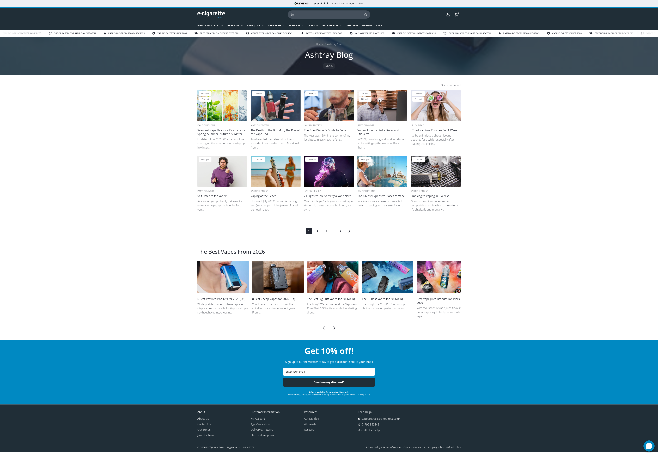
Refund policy (453, 447)
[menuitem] (222, 419)
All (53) (329, 66)
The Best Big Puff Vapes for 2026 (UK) (331, 299)
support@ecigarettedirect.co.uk (381, 419)
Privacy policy (373, 447)
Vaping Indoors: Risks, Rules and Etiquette (378, 132)
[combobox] (329, 14)
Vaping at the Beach (263, 196)
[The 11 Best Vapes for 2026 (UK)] (387, 277)
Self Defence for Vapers (212, 196)
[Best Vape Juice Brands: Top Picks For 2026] (442, 277)
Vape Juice (253, 25)
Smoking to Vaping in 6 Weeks (430, 196)
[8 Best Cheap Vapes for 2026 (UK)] (278, 277)
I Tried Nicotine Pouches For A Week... (435, 130)
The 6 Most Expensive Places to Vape (381, 196)
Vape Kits (233, 25)
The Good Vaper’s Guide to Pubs (325, 130)
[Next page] (349, 231)
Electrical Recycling (262, 435)
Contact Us (204, 424)
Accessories (330, 25)
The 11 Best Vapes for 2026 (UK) (382, 299)
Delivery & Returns (262, 430)
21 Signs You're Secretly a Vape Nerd (327, 196)
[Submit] (366, 14)
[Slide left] (323, 328)
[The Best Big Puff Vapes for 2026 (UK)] (332, 277)
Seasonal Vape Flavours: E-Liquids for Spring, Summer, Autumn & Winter (221, 132)
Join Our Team (206, 435)
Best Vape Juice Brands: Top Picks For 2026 (441, 301)
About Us (203, 419)
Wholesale (310, 424)
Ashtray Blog (334, 44)
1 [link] (308, 231)
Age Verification (260, 424)
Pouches (294, 25)
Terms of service (392, 447)
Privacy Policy (364, 394)
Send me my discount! (329, 382)
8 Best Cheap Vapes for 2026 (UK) (273, 299)
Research (309, 430)
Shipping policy (435, 447)
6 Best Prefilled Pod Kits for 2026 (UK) (221, 299)
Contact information (414, 447)
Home (320, 44)
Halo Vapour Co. (208, 25)
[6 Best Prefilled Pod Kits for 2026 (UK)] (223, 277)
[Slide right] (334, 328)
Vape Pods (274, 25)
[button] (456, 14)
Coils (311, 25)
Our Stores (203, 430)
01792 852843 (370, 424)
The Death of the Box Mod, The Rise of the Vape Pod (275, 132)
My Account (258, 419)
